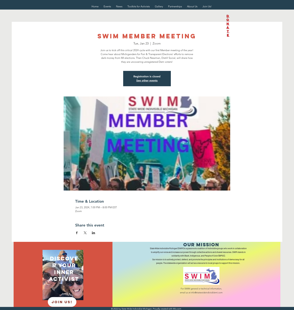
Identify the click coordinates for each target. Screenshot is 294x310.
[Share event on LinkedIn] (93, 232)
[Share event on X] (85, 232)
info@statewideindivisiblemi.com (207, 292)
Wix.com (177, 308)
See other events (147, 80)
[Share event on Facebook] (76, 232)
